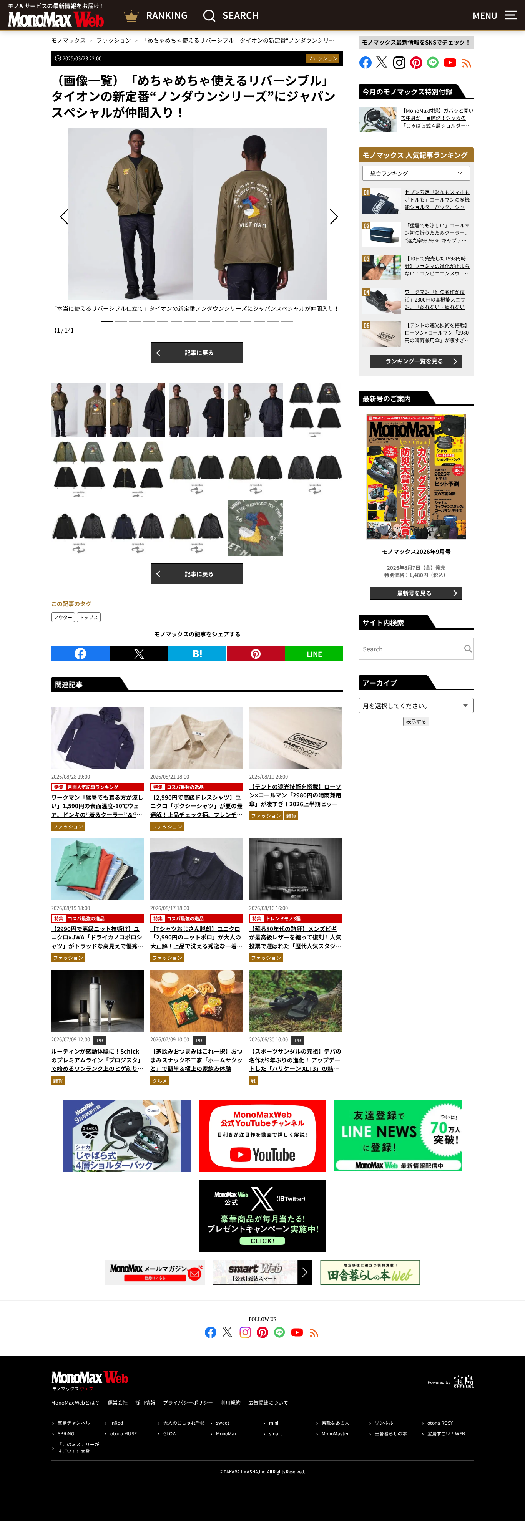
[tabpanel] (197, 220)
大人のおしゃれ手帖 (184, 1422)
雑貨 (291, 815)
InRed (116, 1422)
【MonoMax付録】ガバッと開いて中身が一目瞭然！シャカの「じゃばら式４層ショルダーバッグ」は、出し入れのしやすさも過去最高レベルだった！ (437, 118)
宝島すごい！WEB (446, 1433)
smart (275, 1433)
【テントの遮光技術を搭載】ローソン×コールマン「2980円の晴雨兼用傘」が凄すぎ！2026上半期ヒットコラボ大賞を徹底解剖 (295, 799)
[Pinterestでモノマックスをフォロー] (416, 66)
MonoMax (226, 1433)
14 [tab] (287, 321)
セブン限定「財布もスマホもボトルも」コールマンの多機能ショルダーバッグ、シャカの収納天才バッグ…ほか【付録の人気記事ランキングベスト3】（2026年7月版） (437, 199)
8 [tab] (204, 321)
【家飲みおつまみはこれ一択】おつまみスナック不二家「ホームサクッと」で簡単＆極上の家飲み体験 (196, 1059)
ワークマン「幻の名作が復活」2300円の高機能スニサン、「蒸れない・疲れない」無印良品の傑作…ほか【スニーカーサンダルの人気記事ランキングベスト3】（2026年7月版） (437, 299)
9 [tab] (218, 321)
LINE (314, 654)
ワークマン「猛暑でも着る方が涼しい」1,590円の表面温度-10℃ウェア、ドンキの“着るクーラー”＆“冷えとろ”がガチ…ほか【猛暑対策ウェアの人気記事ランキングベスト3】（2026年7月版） (97, 819)
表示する (416, 721)
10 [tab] (232, 321)
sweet (222, 1422)
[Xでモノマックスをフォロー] (382, 66)
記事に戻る (199, 352)
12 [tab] (259, 321)
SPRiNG (66, 1433)
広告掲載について (268, 1402)
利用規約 (231, 1402)
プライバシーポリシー (188, 1402)
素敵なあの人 (335, 1422)
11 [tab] (245, 321)
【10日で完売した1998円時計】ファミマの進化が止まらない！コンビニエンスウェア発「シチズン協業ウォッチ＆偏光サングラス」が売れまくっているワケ (437, 266)
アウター (63, 617)
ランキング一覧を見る (414, 361)
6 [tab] (176, 321)
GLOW (170, 1433)
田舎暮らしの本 (391, 1433)
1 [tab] (107, 321)
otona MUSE (123, 1433)
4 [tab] (149, 321)
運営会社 (118, 1402)
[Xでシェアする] (139, 653)
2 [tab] (121, 321)
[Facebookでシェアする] (80, 653)
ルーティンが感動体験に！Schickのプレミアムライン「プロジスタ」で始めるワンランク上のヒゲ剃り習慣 (97, 1064)
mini (273, 1422)
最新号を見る (414, 593)
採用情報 (145, 1402)
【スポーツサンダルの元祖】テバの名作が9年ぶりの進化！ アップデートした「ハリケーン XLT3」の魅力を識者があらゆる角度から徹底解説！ (295, 1068)
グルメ (159, 1080)
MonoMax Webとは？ (75, 1402)
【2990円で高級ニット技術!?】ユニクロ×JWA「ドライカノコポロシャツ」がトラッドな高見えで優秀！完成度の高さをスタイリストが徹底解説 (97, 946)
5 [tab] (162, 321)
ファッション (322, 58)
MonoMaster (335, 1433)
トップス (89, 617)
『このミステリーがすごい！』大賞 (78, 1447)
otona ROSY (440, 1422)
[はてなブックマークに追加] (197, 653)
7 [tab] (190, 321)
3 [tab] (135, 321)
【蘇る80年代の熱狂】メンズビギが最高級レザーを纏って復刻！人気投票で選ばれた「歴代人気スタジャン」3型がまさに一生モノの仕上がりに (295, 946)
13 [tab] (273, 321)
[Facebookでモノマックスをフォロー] (365, 66)
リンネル (384, 1422)
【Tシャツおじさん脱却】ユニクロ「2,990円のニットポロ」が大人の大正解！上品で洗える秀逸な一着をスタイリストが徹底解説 (196, 942)
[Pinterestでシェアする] (256, 653)
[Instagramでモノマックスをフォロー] (399, 66)
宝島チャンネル (74, 1422)
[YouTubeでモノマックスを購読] (450, 66)
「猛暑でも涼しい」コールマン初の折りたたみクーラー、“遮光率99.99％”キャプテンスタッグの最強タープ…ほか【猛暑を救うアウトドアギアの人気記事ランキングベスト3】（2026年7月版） (437, 233)
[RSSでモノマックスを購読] (314, 1333)
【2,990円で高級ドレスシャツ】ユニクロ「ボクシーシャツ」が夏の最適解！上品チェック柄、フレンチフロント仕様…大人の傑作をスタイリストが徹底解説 (196, 814)
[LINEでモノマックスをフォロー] (433, 66)
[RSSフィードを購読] (467, 66)
